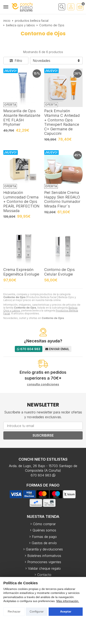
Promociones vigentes (44, 562)
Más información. (67, 601)
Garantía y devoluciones (44, 549)
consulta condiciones (43, 384)
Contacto (44, 575)
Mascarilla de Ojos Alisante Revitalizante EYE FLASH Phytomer (21, 118)
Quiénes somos (44, 530)
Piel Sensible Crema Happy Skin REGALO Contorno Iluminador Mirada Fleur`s (62, 199)
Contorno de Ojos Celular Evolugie (59, 271)
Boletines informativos (44, 556)
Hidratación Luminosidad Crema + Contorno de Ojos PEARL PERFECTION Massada (21, 201)
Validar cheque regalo (44, 568)
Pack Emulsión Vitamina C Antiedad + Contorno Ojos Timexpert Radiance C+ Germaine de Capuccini (62, 122)
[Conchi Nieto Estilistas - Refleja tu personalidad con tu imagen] (22, 7)
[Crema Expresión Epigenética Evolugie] (22, 246)
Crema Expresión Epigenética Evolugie (21, 271)
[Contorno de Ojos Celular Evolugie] (63, 246)
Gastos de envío (44, 543)
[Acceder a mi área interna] (71, 7)
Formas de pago (44, 537)
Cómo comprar (44, 524)
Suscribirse (43, 435)
